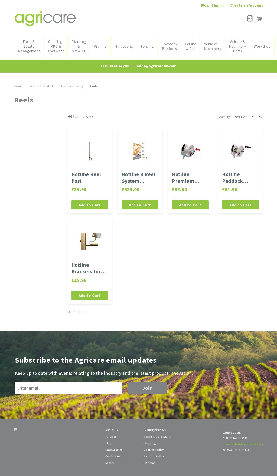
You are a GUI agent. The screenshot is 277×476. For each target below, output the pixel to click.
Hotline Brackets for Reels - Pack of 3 (88, 268)
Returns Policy (154, 456)
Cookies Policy (154, 450)
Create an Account (246, 5)
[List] (75, 116)
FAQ (108, 443)
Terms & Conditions (157, 436)
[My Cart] (259, 18)
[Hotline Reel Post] (89, 150)
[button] (243, 117)
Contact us (112, 456)
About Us (111, 430)
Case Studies (113, 450)
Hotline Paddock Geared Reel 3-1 (240, 177)
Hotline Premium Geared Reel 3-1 (189, 177)
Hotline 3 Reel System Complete (138, 177)
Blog (205, 5)
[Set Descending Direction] (260, 116)
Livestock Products (42, 86)
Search (110, 463)
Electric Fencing (72, 86)
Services (110, 436)
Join (147, 388)
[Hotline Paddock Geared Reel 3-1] (240, 150)
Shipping (150, 443)
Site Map (150, 463)
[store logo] (45, 18)
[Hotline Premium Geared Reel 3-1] (190, 150)
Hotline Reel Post (86, 177)
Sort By (224, 116)
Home (18, 86)
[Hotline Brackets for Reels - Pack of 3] (89, 241)
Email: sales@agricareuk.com (243, 444)
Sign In (218, 5)
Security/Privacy (155, 430)
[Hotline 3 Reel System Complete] (140, 150)
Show (71, 312)
